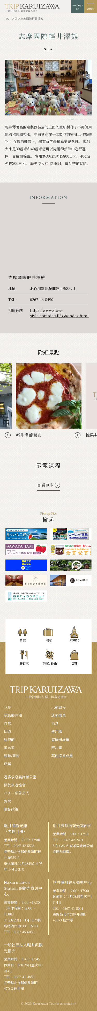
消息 (54, 723)
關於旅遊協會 (15, 784)
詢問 (7, 801)
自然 (7, 723)
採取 (7, 731)
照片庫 (56, 747)
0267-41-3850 (24, 976)
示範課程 (58, 707)
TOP (7, 707)
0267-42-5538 (24, 845)
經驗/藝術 (12, 755)
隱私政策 (11, 809)
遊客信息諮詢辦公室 (20, 776)
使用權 (56, 731)
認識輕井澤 (13, 715)
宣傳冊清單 (60, 739)
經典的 (9, 739)
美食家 (9, 747)
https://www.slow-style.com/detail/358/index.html (59, 313)
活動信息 (58, 715)
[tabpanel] (48, 88)
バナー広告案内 (16, 793)
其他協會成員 (62, 755)
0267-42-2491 (73, 839)
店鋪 (7, 763)
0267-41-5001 (73, 908)
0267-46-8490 (41, 299)
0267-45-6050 (24, 931)
